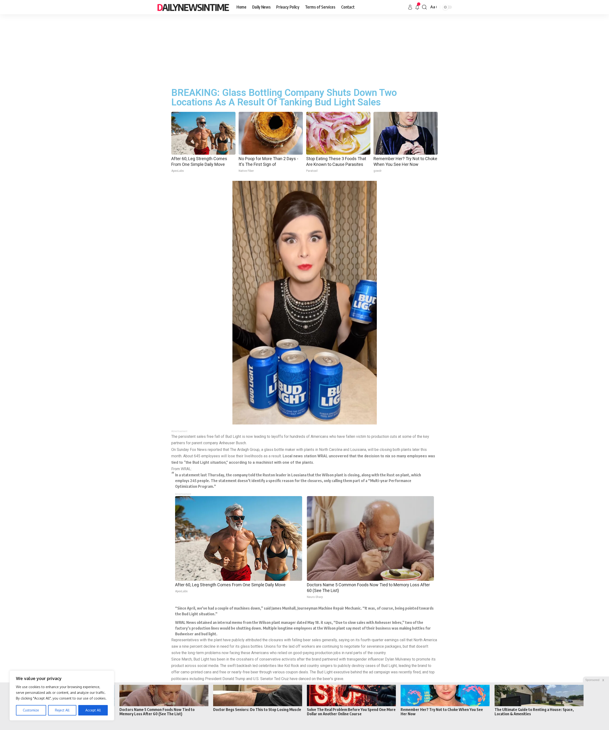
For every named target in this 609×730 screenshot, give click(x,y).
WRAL (322, 456)
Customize (31, 710)
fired (417, 672)
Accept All (93, 710)
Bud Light (201, 659)
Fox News (198, 449)
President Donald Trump (225, 678)
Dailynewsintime (193, 7)
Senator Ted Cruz (274, 678)
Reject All (62, 710)
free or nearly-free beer (238, 672)
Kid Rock (291, 665)
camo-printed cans (196, 672)
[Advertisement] (304, 50)
